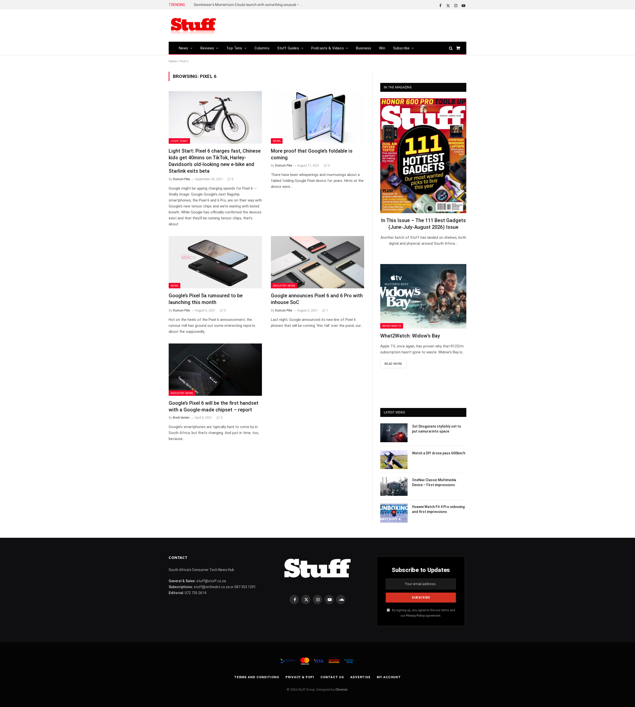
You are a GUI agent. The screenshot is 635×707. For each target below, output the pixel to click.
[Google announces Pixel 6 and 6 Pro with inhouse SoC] (317, 262)
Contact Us (332, 677)
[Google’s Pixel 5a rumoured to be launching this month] (215, 262)
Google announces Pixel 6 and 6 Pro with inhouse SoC (317, 299)
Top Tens (234, 48)
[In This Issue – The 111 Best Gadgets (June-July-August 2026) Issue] (423, 155)
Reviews (207, 48)
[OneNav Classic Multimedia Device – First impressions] (394, 486)
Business (363, 48)
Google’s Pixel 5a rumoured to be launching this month (206, 299)
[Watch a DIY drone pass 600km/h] (394, 459)
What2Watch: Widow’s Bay (410, 336)
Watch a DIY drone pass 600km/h (438, 453)
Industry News (284, 285)
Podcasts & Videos (327, 48)
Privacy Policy (415, 615)
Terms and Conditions (256, 677)
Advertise (360, 677)
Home (173, 61)
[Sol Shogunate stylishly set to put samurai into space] (394, 432)
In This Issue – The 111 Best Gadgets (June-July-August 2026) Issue (423, 223)
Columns (261, 48)
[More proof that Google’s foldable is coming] (317, 117)
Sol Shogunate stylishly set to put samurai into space (436, 428)
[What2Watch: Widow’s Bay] (423, 296)
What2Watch (391, 326)
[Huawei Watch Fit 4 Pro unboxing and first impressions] (394, 513)
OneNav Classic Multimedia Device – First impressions (434, 482)
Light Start (179, 141)
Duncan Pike (181, 179)
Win (382, 48)
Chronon (341, 689)
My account (389, 677)
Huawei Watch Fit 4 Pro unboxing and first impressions (438, 509)
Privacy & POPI (300, 677)
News (183, 48)
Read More (393, 364)
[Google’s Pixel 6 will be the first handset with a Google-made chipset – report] (215, 369)
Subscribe (401, 48)
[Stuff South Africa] (193, 25)
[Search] (451, 48)
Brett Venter (181, 417)
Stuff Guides (288, 48)
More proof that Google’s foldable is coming (311, 154)
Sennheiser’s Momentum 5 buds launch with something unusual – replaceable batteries (249, 5)
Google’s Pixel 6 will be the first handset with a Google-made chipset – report (213, 406)
